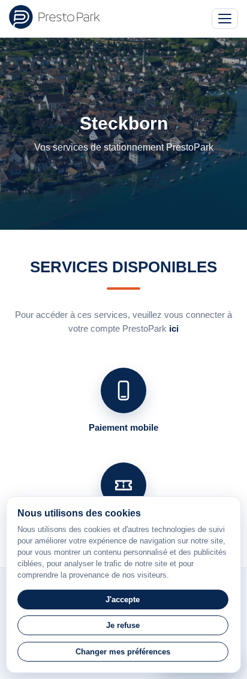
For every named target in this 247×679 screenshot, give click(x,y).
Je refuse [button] (123, 625)
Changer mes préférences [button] (123, 651)
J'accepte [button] (123, 599)
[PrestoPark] (54, 17)
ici (174, 328)
